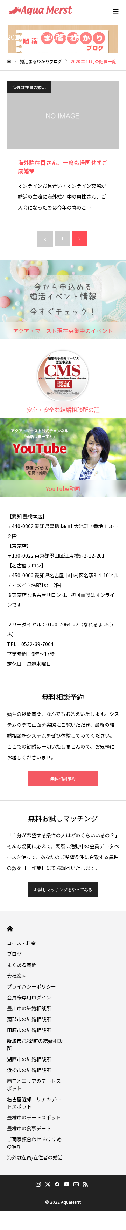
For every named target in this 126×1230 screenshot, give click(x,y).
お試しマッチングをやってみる (63, 889)
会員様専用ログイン (29, 997)
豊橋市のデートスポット (34, 1117)
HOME (10, 929)
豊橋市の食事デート (29, 1128)
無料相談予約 (63, 779)
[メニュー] (115, 10)
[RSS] (85, 1184)
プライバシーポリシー (31, 986)
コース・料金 (21, 942)
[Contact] (75, 1184)
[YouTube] (66, 1184)
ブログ (14, 953)
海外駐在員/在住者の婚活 (35, 1157)
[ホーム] (9, 61)
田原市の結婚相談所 (29, 1029)
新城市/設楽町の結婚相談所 (35, 1044)
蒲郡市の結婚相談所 (29, 1019)
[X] (47, 1184)
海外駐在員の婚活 (29, 87)
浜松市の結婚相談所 (29, 1069)
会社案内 (17, 975)
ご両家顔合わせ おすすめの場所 (34, 1143)
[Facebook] (57, 1184)
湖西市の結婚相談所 (29, 1059)
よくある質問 (21, 964)
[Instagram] (38, 1184)
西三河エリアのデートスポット (34, 1084)
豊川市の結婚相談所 (29, 1008)
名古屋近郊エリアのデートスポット (34, 1103)
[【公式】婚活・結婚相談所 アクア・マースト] (40, 10)
